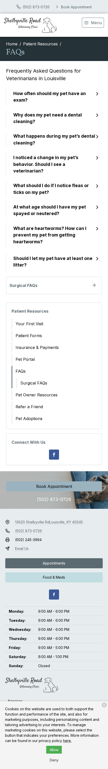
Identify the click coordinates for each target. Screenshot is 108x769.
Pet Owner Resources (37, 394)
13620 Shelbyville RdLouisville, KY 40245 (49, 522)
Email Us (22, 548)
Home (12, 43)
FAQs (21, 371)
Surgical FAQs (33, 383)
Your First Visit (29, 323)
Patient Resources (40, 43)
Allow (54, 750)
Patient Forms (29, 335)
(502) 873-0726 (54, 499)
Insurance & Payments (37, 347)
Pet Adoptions (29, 418)
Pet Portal (25, 359)
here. (67, 740)
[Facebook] (54, 455)
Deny (54, 760)
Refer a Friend (29, 406)
